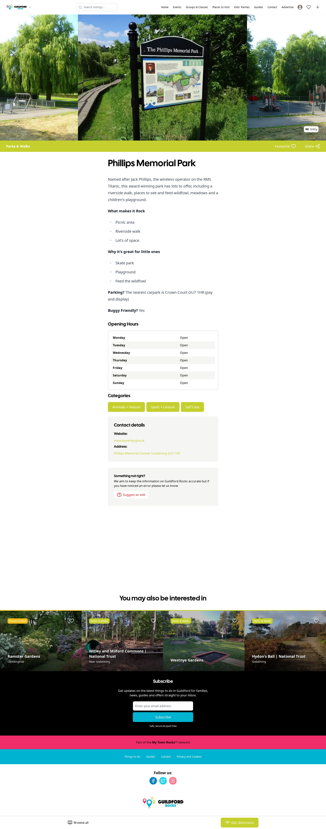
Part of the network (163, 742)
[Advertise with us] (317, 7)
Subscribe (163, 717)
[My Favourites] (308, 7)
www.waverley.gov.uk (129, 440)
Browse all (81, 823)
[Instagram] (173, 781)
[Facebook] (153, 781)
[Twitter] (163, 781)
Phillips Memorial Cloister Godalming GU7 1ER (147, 453)
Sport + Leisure (163, 407)
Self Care (192, 407)
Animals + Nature (126, 407)
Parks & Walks (18, 146)
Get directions (242, 822)
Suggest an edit (134, 495)
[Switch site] (30, 7)
